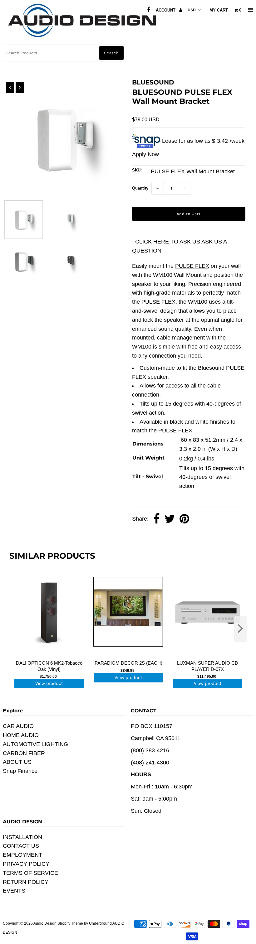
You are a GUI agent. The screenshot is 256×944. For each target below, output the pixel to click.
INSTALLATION (22, 837)
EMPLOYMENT (22, 855)
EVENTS (14, 891)
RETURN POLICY (25, 882)
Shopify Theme (70, 923)
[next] (240, 629)
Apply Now (145, 154)
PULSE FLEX (192, 266)
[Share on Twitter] (170, 519)
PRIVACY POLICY (26, 864)
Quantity (140, 188)
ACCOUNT (166, 10)
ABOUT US (17, 762)
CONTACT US (21, 846)
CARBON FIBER (24, 753)
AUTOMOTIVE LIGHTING (35, 744)
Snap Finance (20, 771)
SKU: (137, 170)
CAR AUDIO (18, 726)
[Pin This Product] (184, 519)
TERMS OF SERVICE (30, 873)
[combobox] (64, 53)
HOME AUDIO (21, 735)
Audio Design (45, 923)
